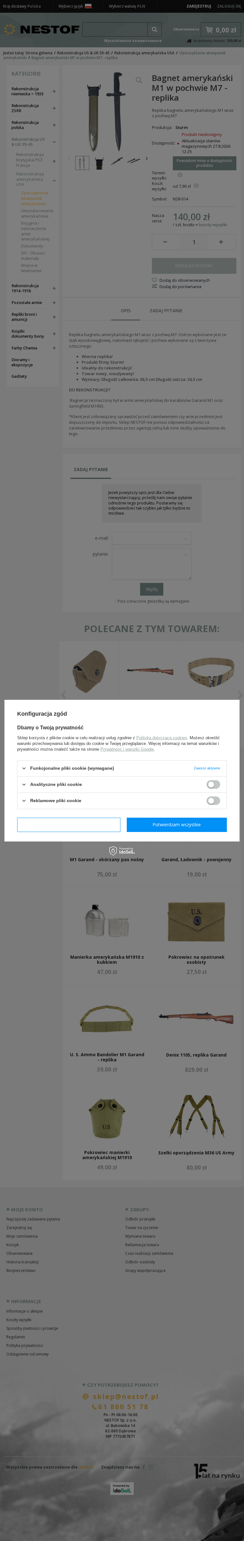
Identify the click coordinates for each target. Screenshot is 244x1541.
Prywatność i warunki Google (127, 749)
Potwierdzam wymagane (68, 824)
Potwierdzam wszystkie (176, 824)
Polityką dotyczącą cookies (161, 737)
